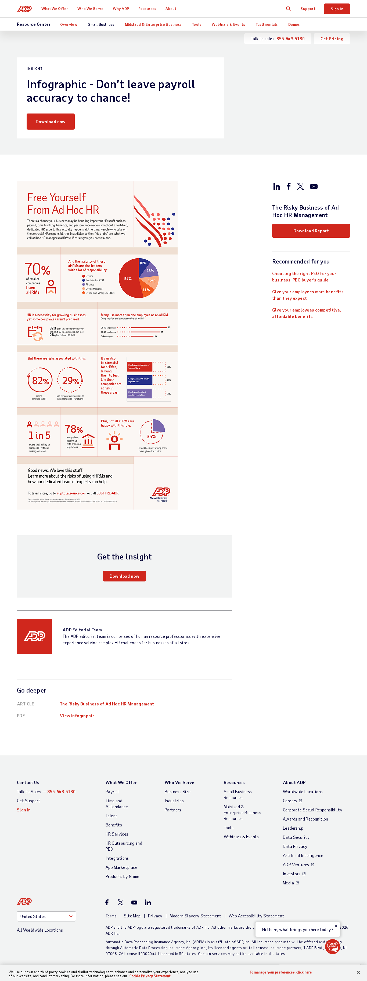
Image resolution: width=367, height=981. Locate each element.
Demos (294, 24)
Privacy (155, 915)
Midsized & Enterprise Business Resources (242, 812)
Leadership (293, 827)
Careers (290, 800)
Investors (292, 873)
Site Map (132, 915)
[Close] (358, 972)
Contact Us (28, 782)
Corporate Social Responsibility (312, 809)
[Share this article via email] (314, 186)
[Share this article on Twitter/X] (300, 186)
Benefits (114, 824)
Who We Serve (90, 8)
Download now (51, 121)
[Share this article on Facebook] (288, 186)
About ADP (294, 782)
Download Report (311, 230)
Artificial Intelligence (303, 855)
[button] (332, 946)
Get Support (28, 800)
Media (288, 882)
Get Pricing (332, 38)
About (170, 8)
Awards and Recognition (305, 818)
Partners (173, 809)
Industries (174, 800)
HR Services (117, 833)
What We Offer (54, 8)
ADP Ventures (296, 864)
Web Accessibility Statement (256, 915)
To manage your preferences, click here (281, 972)
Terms (111, 915)
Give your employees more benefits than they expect (308, 295)
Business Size (177, 791)
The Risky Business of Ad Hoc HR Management (107, 703)
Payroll (112, 791)
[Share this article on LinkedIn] (276, 186)
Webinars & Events (228, 24)
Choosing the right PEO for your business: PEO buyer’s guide (304, 276)
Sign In (337, 8)
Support (307, 8)
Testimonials (267, 24)
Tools (196, 24)
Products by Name (122, 876)
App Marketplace (121, 867)
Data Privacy (295, 846)
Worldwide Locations (303, 791)
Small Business (101, 24)
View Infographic (77, 715)
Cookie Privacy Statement (150, 976)
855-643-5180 (290, 38)
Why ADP (121, 8)
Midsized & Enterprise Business (153, 24)
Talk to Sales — (46, 791)
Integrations (117, 858)
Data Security (296, 837)
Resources (147, 8)
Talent (111, 815)
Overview (68, 24)
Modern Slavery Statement (195, 915)
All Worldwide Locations (40, 929)
